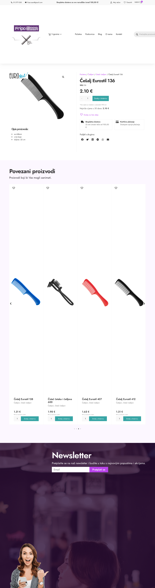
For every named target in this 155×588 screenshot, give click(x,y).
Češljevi (91, 74)
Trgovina (55, 34)
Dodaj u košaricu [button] (30, 419)
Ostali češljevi (101, 74)
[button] (63, 77)
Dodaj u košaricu (100, 98)
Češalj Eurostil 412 (91, 399)
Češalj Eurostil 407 (58, 399)
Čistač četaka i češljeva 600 (26, 400)
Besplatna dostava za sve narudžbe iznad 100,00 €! (77, 2)
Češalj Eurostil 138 (125, 399)
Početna (83, 74)
